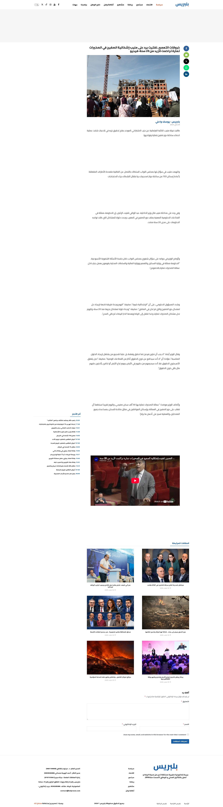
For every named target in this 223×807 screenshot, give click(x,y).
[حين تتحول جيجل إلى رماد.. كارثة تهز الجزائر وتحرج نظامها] (165, 612)
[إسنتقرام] (50, 4)
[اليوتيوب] (54, 4)
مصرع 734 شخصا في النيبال (68, 435)
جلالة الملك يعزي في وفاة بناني (66, 450)
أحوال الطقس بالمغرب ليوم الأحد (66, 439)
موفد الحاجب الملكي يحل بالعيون (65, 428)
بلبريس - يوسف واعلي (167, 121)
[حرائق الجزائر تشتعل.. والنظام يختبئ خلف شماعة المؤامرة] (110, 657)
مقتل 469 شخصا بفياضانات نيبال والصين (63, 466)
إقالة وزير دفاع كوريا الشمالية (66, 431)
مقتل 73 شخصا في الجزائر (69, 447)
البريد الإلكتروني (129, 724)
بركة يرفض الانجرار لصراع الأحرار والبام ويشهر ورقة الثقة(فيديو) (165, 678)
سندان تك (38, 803)
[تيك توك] (46, 4)
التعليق (185, 701)
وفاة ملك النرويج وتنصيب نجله (67, 462)
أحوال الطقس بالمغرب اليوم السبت (65, 443)
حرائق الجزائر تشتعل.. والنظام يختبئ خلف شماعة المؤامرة (110, 677)
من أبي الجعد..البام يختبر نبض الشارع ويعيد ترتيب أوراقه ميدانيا (110, 586)
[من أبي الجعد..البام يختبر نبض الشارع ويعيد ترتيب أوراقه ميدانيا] (110, 565)
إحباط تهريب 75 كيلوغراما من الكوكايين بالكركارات (59, 424)
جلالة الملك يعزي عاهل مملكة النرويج (64, 458)
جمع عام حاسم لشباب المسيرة (67, 473)
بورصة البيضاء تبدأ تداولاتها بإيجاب (65, 454)
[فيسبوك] (58, 4)
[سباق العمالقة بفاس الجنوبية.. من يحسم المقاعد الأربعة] (110, 612)
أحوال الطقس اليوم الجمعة (68, 469)
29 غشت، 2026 (164, 635)
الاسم (186, 724)
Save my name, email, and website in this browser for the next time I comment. (154, 734)
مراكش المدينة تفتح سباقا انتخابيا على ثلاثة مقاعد (165, 585)
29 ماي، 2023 (175, 124)
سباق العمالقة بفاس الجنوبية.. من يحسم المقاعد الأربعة (110, 632)
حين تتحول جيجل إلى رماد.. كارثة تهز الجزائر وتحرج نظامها (165, 632)
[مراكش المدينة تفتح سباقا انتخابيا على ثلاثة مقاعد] (165, 565)
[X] (42, 4)
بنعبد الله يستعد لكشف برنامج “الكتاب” (63, 420)
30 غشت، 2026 (164, 588)
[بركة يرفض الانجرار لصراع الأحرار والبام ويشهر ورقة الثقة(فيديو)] (165, 657)
